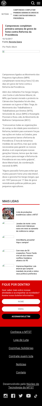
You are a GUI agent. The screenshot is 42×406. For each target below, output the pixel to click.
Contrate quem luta (21, 356)
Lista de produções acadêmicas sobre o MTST (27, 213)
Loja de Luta (21, 340)
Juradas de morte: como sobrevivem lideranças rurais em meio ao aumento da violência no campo (27, 227)
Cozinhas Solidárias (21, 348)
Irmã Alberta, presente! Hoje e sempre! (25, 241)
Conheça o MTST (21, 332)
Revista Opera (15, 42)
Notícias (21, 364)
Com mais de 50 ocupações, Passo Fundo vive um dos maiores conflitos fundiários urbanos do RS (26, 255)
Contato (21, 372)
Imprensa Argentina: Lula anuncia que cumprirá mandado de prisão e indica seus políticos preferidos (27, 270)
